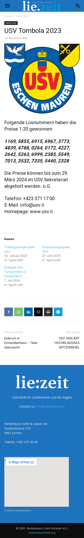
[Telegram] (58, 312)
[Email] (38, 312)
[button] (7, 6)
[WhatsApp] (18, 312)
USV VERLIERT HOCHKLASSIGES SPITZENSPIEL (67, 342)
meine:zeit (22, 16)
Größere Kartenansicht (17, 510)
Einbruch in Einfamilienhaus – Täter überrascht (20, 342)
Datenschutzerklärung (42, 533)
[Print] (48, 312)
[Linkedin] (28, 312)
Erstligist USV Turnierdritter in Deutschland (15, 272)
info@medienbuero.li (50, 406)
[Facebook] (8, 312)
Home (8, 16)
